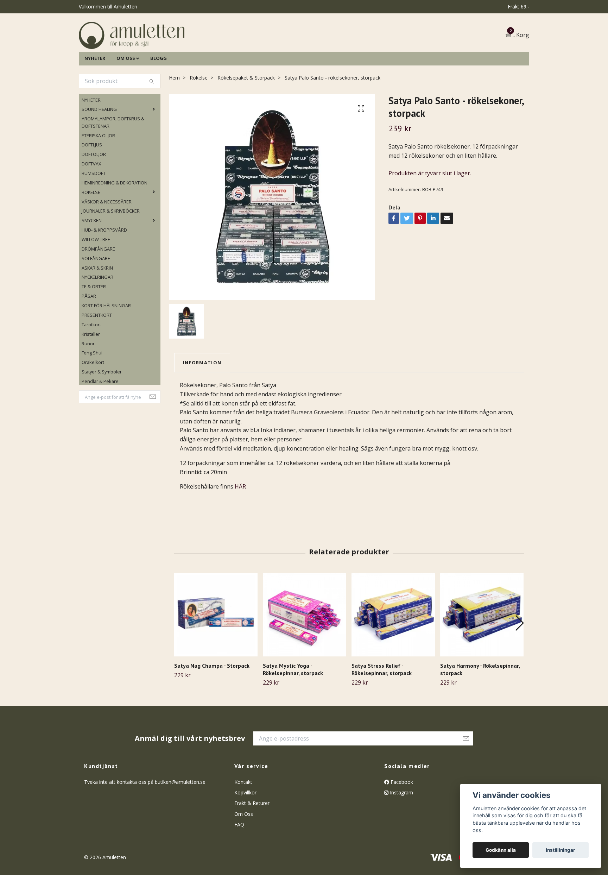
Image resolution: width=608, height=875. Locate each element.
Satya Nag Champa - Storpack (211, 701)
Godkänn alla (501, 850)
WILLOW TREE (96, 275)
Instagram (400, 828)
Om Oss (243, 849)
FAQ (239, 860)
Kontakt (243, 817)
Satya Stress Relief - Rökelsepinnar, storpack (382, 705)
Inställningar (560, 850)
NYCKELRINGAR (97, 313)
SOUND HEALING (99, 145)
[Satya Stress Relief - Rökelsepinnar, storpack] (393, 650)
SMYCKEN (92, 256)
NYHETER (94, 94)
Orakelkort (93, 398)
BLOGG (158, 94)
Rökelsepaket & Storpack (246, 113)
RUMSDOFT (94, 209)
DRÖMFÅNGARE (98, 285)
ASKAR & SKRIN (97, 304)
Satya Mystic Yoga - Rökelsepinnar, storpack (293, 705)
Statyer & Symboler (102, 407)
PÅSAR (89, 332)
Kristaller (91, 370)
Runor (88, 379)
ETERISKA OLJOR (98, 171)
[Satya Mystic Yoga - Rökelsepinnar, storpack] (304, 650)
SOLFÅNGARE (96, 294)
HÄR (240, 523)
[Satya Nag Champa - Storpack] (216, 650)
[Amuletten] (202, 53)
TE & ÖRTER (94, 323)
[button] (519, 659)
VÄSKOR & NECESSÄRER (107, 237)
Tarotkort (91, 360)
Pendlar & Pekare (100, 417)
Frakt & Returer (252, 839)
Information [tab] (202, 398)
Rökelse (199, 113)
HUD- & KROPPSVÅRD (104, 266)
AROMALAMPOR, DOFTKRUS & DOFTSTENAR (113, 158)
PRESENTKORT (97, 351)
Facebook (401, 817)
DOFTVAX (91, 199)
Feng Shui (92, 389)
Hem (174, 113)
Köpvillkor (245, 828)
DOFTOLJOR (94, 190)
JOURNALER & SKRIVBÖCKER (111, 247)
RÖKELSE (91, 228)
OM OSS (125, 94)
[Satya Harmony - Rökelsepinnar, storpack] (482, 650)
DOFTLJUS (92, 181)
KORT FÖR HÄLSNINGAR (106, 341)
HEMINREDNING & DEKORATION (114, 218)
